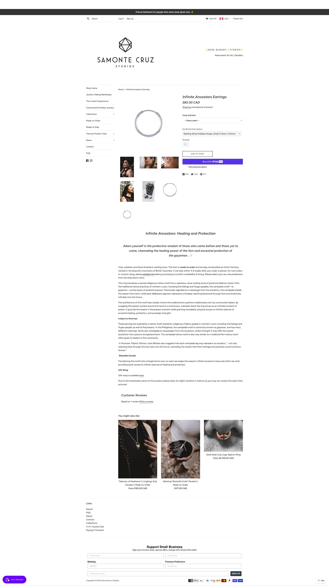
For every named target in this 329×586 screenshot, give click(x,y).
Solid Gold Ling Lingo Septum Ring (223, 454)
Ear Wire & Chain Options (192, 129)
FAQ (88, 153)
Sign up (130, 18)
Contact (90, 146)
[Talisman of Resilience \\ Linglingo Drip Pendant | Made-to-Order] (137, 449)
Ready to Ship (92, 127)
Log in (121, 18)
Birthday (92, 562)
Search (89, 509)
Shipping (186, 107)
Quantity (185, 140)
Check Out (238, 18)
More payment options (198, 167)
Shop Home (91, 88)
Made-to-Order (93, 120)
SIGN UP (236, 574)
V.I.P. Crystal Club (95, 526)
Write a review (146, 401)
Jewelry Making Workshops (98, 94)
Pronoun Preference (175, 562)
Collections (100, 114)
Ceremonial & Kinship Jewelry (100, 107)
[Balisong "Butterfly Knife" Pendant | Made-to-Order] (180, 449)
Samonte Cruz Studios (110, 580)
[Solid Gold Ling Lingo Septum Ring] (223, 436)
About (100, 140)
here (141, 375)
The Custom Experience (97, 101)
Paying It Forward (95, 530)
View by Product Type (100, 133)
